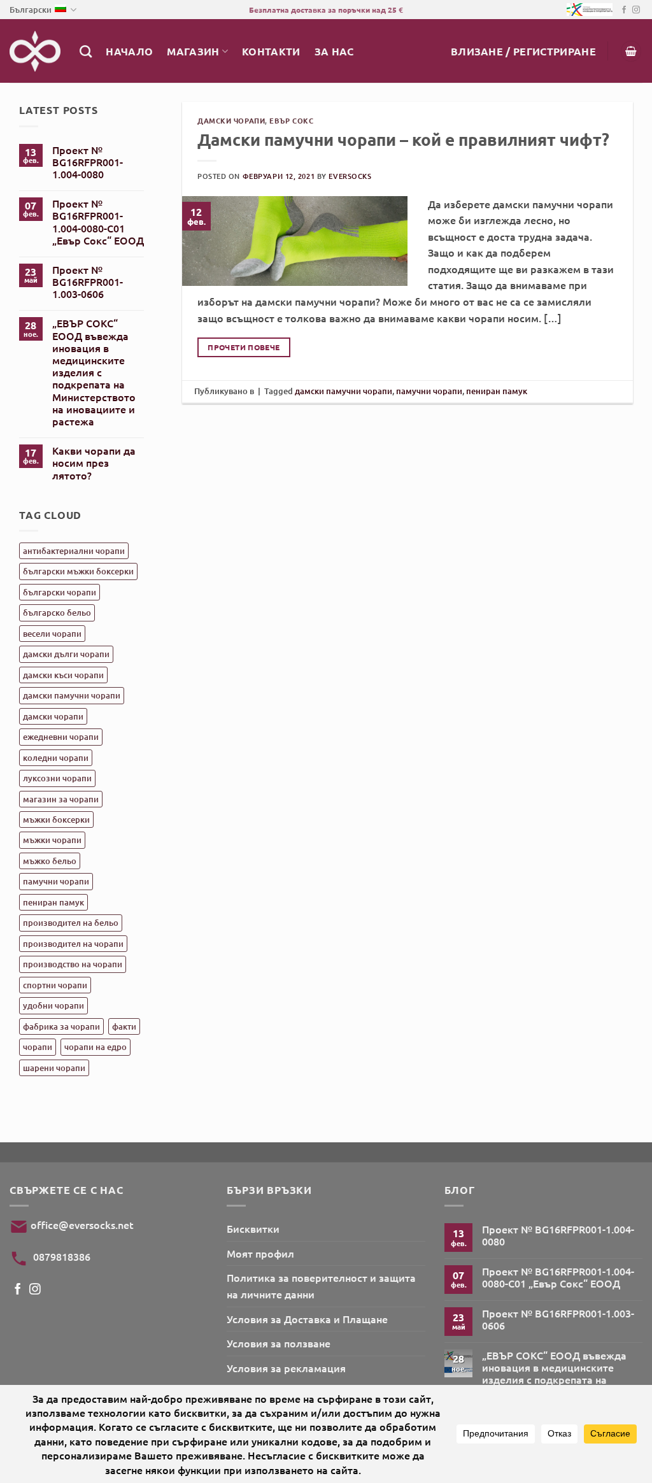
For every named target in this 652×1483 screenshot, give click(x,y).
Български (31, 9)
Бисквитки (253, 1228)
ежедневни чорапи (61, 736)
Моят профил (260, 1253)
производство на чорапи (72, 964)
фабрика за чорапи (61, 1026)
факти (124, 1026)
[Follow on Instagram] (636, 10)
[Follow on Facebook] (624, 10)
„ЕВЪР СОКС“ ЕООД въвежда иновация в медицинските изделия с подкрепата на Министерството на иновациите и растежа (94, 372)
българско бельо (57, 612)
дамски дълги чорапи (66, 654)
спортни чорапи (55, 985)
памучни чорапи (56, 881)
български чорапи (59, 592)
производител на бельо (70, 922)
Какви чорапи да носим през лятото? (94, 462)
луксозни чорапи (57, 778)
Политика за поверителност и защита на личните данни (321, 1285)
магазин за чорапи (61, 799)
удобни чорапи (53, 1005)
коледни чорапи (56, 757)
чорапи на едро (95, 1047)
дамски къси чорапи (63, 675)
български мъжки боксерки (78, 571)
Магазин (193, 51)
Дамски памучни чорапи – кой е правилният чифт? (403, 139)
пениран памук (53, 902)
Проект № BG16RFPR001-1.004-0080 (87, 162)
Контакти (271, 51)
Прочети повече (244, 347)
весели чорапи (52, 633)
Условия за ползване (278, 1343)
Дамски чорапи (231, 120)
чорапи (37, 1047)
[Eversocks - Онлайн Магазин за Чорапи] (35, 51)
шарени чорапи (54, 1068)
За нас (334, 51)
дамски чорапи (53, 716)
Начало (129, 51)
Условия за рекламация (286, 1368)
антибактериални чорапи (74, 551)
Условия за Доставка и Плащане (307, 1319)
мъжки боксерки (56, 819)
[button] (523, 51)
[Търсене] (86, 51)
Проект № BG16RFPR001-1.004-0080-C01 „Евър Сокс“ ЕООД (98, 221)
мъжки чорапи (52, 840)
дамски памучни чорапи (71, 695)
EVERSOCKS (350, 176)
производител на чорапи (73, 943)
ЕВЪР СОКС (291, 120)
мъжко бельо (49, 861)
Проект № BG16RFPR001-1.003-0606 (87, 282)
